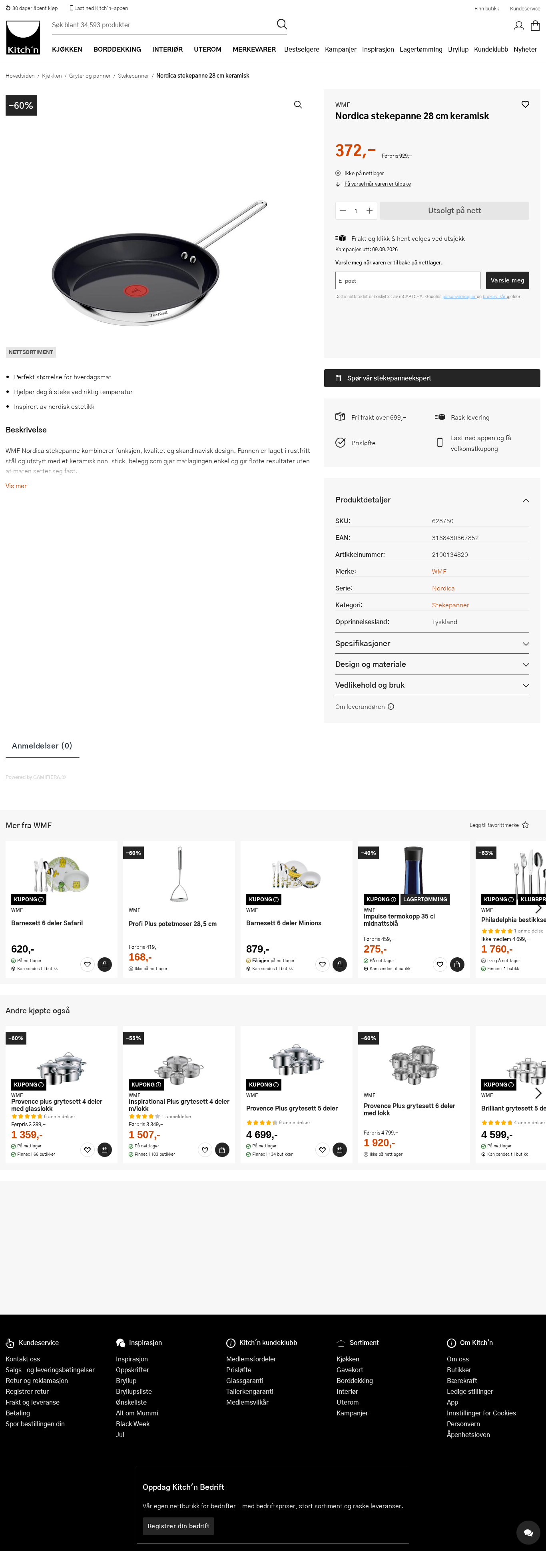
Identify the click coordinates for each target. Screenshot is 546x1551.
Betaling (18, 1412)
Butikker (459, 1369)
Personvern (463, 1423)
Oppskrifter (132, 1369)
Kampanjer (341, 49)
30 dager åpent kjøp (35, 8)
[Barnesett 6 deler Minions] (296, 875)
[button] (525, 104)
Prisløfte (363, 442)
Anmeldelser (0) (42, 745)
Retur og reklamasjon (37, 1380)
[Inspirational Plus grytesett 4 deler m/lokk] (179, 1060)
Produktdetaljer (363, 499)
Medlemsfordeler (251, 1358)
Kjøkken (52, 75)
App (452, 1402)
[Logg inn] (519, 26)
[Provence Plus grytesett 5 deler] (296, 1060)
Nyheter (525, 49)
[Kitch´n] (23, 37)
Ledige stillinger (470, 1391)
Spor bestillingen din (35, 1423)
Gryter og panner (90, 75)
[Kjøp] (105, 964)
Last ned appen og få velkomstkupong (481, 443)
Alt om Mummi (137, 1412)
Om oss (458, 1358)
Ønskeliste (131, 1402)
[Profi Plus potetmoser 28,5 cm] (179, 875)
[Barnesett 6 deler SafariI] (61, 875)
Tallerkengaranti (249, 1391)
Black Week (132, 1423)
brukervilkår (495, 296)
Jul (120, 1434)
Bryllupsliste (134, 1391)
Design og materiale (370, 664)
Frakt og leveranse (33, 1402)
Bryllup (458, 49)
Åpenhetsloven (468, 1434)
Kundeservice (525, 8)
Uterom (348, 1402)
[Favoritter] (87, 964)
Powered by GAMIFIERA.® (36, 777)
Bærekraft (462, 1380)
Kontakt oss (23, 1358)
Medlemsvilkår (247, 1402)
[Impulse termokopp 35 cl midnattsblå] (414, 875)
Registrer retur (27, 1391)
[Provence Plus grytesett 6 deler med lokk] (414, 1060)
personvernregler (459, 296)
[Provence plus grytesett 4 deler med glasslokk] (61, 1060)
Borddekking (355, 1380)
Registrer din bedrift (178, 1525)
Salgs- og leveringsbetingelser (50, 1369)
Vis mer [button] (16, 485)
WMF (342, 104)
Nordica (443, 587)
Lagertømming (421, 49)
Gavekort (350, 1369)
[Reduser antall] (343, 210)
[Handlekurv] (535, 26)
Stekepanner (133, 75)
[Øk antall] (369, 210)
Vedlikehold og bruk (370, 684)
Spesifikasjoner (362, 643)
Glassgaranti (244, 1380)
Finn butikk (486, 8)
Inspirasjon (378, 49)
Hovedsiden (20, 75)
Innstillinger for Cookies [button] (481, 1412)
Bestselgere (301, 49)
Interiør (347, 1391)
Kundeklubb (491, 49)
